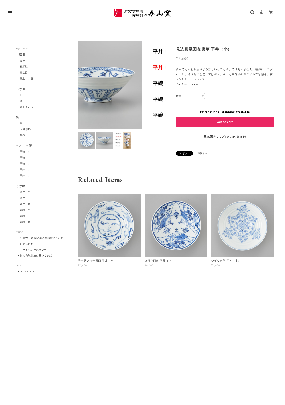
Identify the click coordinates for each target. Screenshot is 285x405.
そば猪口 (22, 186)
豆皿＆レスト (28, 107)
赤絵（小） (26, 210)
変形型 (24, 66)
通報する (202, 153)
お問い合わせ (28, 244)
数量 (179, 96)
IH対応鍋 (25, 129)
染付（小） (26, 192)
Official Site (27, 271)
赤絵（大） (26, 222)
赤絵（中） (26, 216)
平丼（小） (26, 169)
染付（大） (26, 204)
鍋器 (22, 135)
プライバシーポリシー (33, 249)
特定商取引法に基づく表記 (36, 255)
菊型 (22, 60)
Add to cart (225, 122)
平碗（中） (26, 157)
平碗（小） (26, 151)
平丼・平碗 (24, 146)
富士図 (24, 72)
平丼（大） (26, 175)
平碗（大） (26, 163)
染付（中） (26, 198)
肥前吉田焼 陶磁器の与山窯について (41, 238)
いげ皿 (21, 89)
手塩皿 (21, 55)
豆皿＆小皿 (26, 78)
